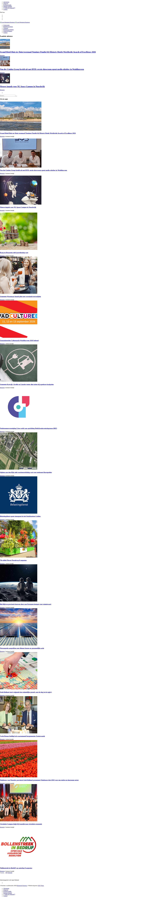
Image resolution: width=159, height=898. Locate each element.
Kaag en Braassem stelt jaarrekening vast (14, 252)
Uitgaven (5, 3)
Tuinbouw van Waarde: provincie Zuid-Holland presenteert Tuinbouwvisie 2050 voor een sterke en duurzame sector (39, 780)
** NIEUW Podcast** (9, 8)
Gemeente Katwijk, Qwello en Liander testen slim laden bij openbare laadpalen (27, 384)
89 (6, 872)
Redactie (2, 55)
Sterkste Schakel (7, 6)
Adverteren (6, 2)
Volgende (9, 872)
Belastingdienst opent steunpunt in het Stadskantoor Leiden (20, 516)
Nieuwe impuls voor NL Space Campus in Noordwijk (22, 86)
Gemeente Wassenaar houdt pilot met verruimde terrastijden (20, 296)
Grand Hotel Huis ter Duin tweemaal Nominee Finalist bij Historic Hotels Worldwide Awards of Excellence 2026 (48, 52)
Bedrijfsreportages (8, 26)
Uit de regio (6, 25)
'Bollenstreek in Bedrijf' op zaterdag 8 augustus (16, 868)
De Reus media (7, 5)
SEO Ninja (41, 885)
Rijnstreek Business (22, 885)
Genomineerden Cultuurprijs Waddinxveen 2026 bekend (19, 340)
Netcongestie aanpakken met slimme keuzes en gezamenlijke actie (22, 648)
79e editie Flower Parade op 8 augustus (13, 560)
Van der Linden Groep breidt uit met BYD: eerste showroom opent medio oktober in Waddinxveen (42, 69)
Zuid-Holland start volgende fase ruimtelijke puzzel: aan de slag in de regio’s (26, 692)
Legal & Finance (7, 31)
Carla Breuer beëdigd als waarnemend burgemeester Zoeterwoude (22, 736)
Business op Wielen (8, 29)
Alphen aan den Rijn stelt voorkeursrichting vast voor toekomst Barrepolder (26, 472)
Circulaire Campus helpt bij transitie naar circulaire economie (21, 824)
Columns (5, 28)
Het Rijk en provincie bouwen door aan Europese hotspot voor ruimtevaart (25, 604)
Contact (5, 9)
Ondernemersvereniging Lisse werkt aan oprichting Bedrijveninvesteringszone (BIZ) (28, 428)
